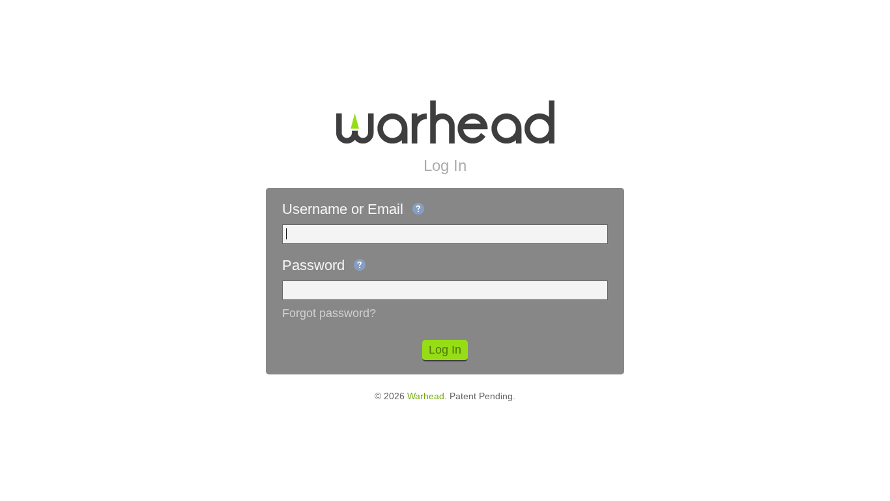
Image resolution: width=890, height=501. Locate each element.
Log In (445, 349)
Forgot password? (329, 313)
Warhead (425, 396)
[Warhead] (445, 122)
